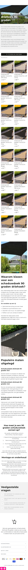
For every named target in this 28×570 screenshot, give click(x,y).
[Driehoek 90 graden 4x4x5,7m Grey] (20, 133)
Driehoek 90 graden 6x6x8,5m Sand (6, 230)
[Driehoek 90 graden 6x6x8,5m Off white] (20, 177)
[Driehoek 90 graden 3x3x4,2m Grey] (7, 133)
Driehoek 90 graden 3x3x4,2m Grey (6, 142)
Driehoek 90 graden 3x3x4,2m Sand (6, 98)
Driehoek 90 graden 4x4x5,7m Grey (19, 142)
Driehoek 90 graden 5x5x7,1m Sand (6, 120)
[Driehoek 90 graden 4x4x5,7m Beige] (20, 155)
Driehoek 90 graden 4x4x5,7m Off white (6, 76)
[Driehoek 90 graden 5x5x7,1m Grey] (7, 177)
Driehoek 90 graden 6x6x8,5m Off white (19, 186)
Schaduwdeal (10, 565)
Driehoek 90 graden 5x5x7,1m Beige (19, 208)
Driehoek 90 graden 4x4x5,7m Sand (19, 120)
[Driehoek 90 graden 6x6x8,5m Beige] (20, 221)
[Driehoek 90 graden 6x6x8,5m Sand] (7, 221)
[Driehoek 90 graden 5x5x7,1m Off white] (20, 67)
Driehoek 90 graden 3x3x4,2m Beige (6, 164)
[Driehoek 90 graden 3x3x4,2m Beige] (7, 155)
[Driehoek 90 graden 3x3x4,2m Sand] (7, 89)
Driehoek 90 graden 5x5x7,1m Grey (6, 186)
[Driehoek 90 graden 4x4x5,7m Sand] (20, 111)
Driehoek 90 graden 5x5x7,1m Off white (20, 76)
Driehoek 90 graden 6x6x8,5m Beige (19, 230)
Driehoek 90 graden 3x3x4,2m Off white (19, 98)
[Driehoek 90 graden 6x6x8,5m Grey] (7, 199)
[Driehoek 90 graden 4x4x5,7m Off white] (7, 67)
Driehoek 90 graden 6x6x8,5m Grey (6, 208)
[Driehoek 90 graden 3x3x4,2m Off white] (20, 89)
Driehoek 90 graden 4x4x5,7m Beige (19, 164)
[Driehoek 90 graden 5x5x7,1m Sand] (7, 111)
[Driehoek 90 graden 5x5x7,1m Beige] (20, 199)
